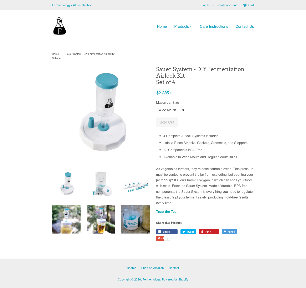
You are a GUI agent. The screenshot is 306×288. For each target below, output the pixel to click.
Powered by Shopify (175, 279)
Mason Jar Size (167, 102)
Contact (174, 268)
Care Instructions (214, 26)
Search (131, 268)
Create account (226, 5)
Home (162, 26)
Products (182, 26)
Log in (206, 5)
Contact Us (244, 26)
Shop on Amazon (152, 268)
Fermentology (151, 279)
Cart (251, 5)
